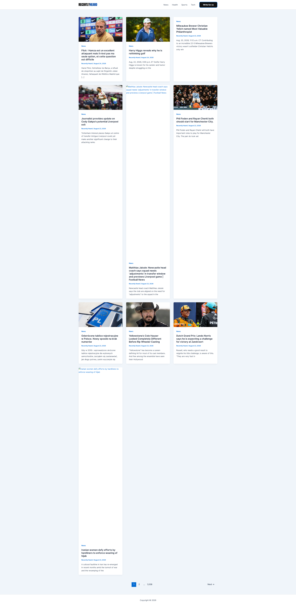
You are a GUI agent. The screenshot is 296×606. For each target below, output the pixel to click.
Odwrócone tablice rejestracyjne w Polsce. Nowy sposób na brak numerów (99, 338)
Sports (184, 5)
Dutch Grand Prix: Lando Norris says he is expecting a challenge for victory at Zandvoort (194, 338)
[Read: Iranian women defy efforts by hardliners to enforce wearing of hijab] (100, 454)
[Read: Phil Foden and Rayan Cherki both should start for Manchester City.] (195, 97)
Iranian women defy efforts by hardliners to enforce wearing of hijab (99, 553)
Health (175, 5)
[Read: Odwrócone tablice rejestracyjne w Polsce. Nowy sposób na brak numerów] (100, 314)
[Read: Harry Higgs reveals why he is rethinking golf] (148, 29)
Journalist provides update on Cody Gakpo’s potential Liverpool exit (99, 121)
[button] (208, 5)
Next (211, 584)
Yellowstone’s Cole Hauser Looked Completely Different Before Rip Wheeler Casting (145, 338)
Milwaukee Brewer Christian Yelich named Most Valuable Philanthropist (192, 28)
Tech (193, 5)
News (165, 5)
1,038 (149, 584)
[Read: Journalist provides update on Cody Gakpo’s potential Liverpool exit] (100, 97)
